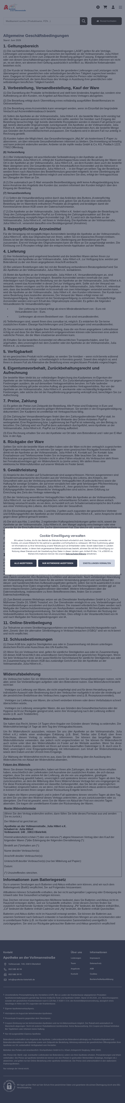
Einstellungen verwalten (97, 563)
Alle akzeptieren (23, 563)
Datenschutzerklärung (76, 554)
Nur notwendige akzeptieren (57, 563)
